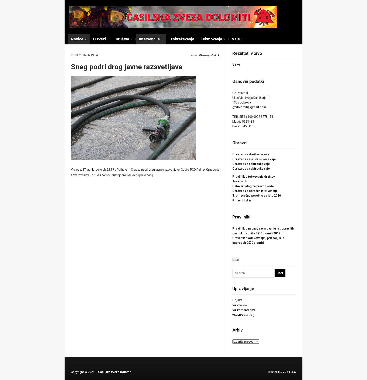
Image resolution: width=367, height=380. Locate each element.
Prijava (237, 300)
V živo (236, 65)
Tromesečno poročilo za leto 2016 (256, 195)
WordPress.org (243, 315)
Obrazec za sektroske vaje (251, 164)
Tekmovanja (211, 39)
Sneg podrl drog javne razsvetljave (126, 66)
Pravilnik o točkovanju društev (253, 176)
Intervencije (149, 39)
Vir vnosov (239, 305)
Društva (122, 39)
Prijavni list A (241, 200)
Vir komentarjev (243, 310)
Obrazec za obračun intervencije (255, 191)
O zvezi (99, 39)
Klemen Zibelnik (209, 55)
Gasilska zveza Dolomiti (115, 372)
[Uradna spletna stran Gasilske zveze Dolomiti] (173, 16)
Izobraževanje (181, 39)
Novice (77, 39)
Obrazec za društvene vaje (250, 154)
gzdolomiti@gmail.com (249, 107)
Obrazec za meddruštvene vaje (254, 159)
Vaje (236, 39)
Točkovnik (239, 181)
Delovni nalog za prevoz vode (253, 186)
